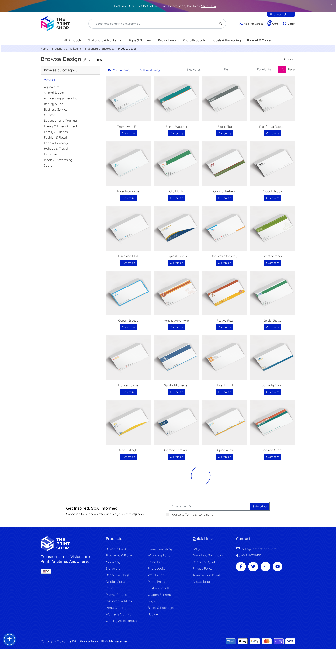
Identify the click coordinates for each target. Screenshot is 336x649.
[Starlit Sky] (224, 98)
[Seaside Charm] (272, 422)
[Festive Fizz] (224, 293)
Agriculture (51, 87)
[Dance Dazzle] (128, 357)
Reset (291, 69)
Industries (51, 154)
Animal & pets (54, 92)
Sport (48, 165)
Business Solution (281, 14)
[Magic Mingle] (128, 422)
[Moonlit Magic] (272, 163)
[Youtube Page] (277, 566)
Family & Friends (56, 132)
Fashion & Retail (55, 137)
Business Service (55, 109)
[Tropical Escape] (176, 228)
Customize (128, 133)
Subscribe (260, 506)
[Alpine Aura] (224, 422)
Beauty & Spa (53, 104)
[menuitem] (73, 40)
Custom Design (122, 70)
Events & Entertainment (60, 126)
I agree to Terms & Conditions (192, 514)
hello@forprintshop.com (259, 549)
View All (49, 80)
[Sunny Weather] (176, 98)
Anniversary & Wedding (60, 98)
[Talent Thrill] (224, 357)
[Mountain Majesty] (224, 228)
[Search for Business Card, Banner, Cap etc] (282, 69)
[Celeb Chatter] (272, 293)
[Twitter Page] (253, 566)
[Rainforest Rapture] (272, 98)
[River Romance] (128, 163)
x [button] (331, 4)
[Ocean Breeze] (128, 293)
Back (290, 59)
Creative (50, 115)
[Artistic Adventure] (176, 293)
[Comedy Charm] (272, 357)
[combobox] (46, 571)
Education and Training (60, 120)
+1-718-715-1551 (252, 555)
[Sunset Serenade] (272, 228)
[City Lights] (176, 163)
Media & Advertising (58, 160)
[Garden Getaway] (176, 422)
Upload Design (152, 70)
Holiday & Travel (56, 148)
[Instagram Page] (265, 566)
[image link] (70, 543)
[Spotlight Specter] (176, 357)
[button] (9, 639)
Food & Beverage (56, 143)
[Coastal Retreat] (224, 163)
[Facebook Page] (241, 566)
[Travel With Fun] (128, 98)
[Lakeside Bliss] (128, 228)
